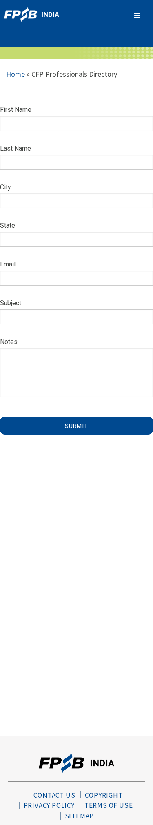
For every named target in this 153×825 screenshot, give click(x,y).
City (5, 187)
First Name (15, 109)
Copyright (103, 795)
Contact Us (54, 795)
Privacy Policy (49, 805)
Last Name (15, 148)
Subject (10, 303)
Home (15, 74)
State (7, 225)
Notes (9, 342)
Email (8, 264)
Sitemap (79, 816)
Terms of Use (108, 805)
